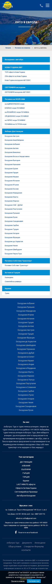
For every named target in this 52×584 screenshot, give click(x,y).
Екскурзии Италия (12, 185)
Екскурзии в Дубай (26, 353)
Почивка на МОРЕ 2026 (15, 99)
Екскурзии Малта (11, 197)
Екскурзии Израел (12, 177)
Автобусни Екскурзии (26, 496)
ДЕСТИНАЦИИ (26, 462)
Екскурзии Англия (11, 148)
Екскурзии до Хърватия (14, 241)
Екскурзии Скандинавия (14, 221)
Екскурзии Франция (12, 237)
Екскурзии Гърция (11, 172)
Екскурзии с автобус (14, 59)
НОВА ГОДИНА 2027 (13, 67)
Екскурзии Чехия (11, 245)
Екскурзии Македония (13, 193)
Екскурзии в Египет (26, 357)
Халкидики (9, 277)
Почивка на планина (22, 48)
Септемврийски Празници (26, 492)
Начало (8, 48)
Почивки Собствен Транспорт (16, 265)
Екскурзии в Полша (26, 380)
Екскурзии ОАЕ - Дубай (14, 205)
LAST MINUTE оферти (26, 484)
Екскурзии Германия (12, 164)
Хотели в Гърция (12, 272)
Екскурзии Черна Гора (13, 254)
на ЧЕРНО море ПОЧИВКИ (15, 120)
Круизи (8, 288)
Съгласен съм (34, 581)
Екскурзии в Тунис (26, 395)
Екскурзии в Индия (26, 364)
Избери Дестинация (14, 131)
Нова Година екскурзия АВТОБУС (18, 80)
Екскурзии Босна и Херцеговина (17, 156)
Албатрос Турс (13, 543)
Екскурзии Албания (12, 144)
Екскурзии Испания (12, 181)
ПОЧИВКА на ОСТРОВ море (15, 124)
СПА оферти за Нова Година (16, 76)
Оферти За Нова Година (26, 488)
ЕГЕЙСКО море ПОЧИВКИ (15, 108)
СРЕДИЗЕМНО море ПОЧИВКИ (17, 116)
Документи (27, 543)
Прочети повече (18, 581)
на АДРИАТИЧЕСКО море (14, 104)
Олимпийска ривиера (13, 281)
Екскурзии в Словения (26, 387)
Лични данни (40, 543)
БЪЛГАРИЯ (26, 469)
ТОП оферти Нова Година (15, 72)
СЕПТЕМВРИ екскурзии (15, 87)
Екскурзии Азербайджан (14, 140)
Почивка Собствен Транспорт (18, 261)
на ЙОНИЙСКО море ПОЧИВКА (17, 112)
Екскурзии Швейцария (13, 249)
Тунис (7, 293)
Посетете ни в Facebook (28, 532)
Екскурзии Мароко (12, 201)
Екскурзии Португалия (13, 209)
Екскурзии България (12, 160)
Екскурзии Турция (12, 229)
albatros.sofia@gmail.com (26, 518)
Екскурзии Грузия (11, 168)
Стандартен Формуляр (34, 546)
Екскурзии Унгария (12, 233)
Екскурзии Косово (12, 189)
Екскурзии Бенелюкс (13, 152)
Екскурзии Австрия (12, 136)
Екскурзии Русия (11, 217)
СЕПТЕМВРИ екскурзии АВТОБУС (17, 92)
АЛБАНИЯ (26, 466)
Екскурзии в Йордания (26, 368)
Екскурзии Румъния (12, 213)
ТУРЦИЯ (26, 477)
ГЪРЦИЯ (26, 473)
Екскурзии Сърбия (12, 225)
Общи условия (14, 546)
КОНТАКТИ (26, 550)
